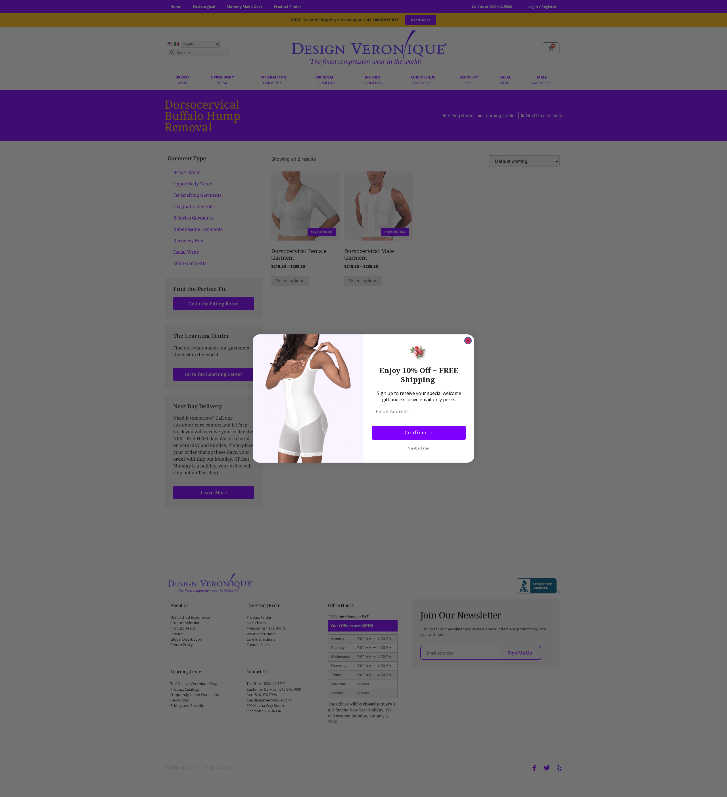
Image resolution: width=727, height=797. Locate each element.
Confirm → (419, 432)
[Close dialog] (468, 340)
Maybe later (419, 448)
